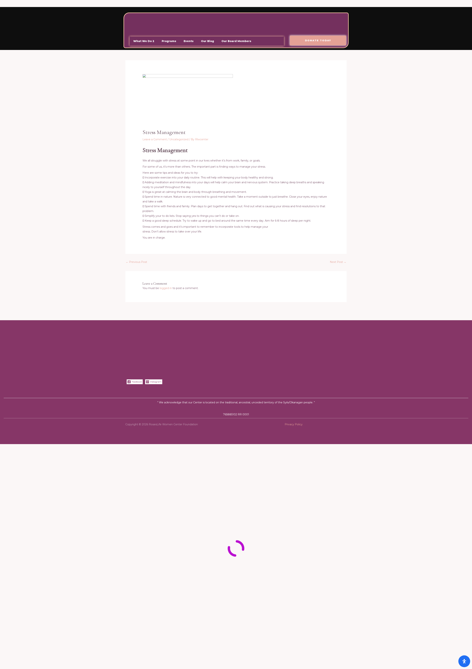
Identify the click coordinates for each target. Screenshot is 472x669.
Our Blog (207, 41)
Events (189, 41)
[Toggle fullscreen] (22, 658)
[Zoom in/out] (7, 658)
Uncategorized (178, 139)
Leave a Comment (155, 139)
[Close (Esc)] (53, 658)
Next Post (338, 262)
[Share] (38, 658)
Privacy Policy (294, 424)
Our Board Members (236, 41)
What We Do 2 (143, 41)
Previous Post (136, 262)
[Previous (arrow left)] (7, 665)
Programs (169, 41)
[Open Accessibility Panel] (464, 661)
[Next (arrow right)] (22, 665)
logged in (166, 288)
